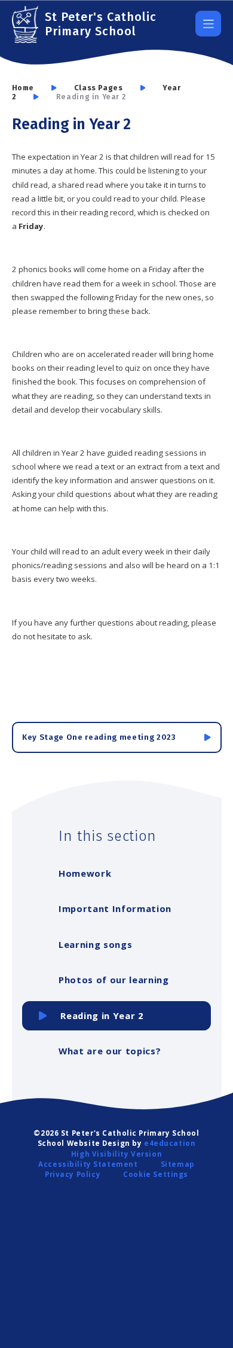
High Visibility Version (116, 1153)
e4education (169, 1143)
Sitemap (178, 1164)
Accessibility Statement (87, 1164)
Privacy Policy (72, 1174)
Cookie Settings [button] (155, 1174)
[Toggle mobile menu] (208, 23)
